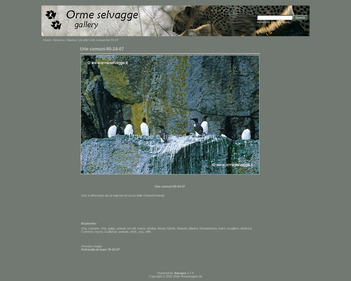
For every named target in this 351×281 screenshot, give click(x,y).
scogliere (233, 228)
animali (121, 228)
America (58, 40)
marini (141, 228)
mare (221, 228)
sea (140, 231)
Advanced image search (272, 22)
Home (47, 40)
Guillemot (110, 231)
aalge (111, 228)
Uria (84, 228)
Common (87, 231)
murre (99, 231)
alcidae (151, 228)
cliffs (148, 231)
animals (123, 231)
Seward (182, 228)
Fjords (171, 228)
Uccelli (82, 40)
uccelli (131, 228)
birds (133, 231)
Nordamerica (208, 228)
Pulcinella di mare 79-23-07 (100, 249)
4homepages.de (191, 276)
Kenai (161, 228)
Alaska (71, 40)
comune (93, 228)
